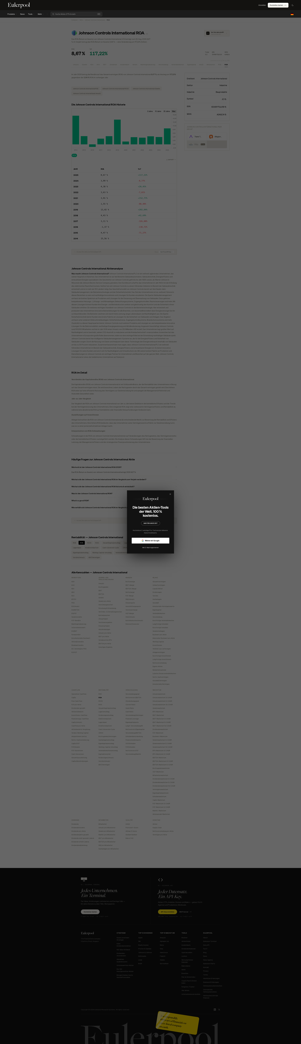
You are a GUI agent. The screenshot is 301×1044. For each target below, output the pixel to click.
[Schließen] (186, 494)
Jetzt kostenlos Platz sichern (150, 542)
